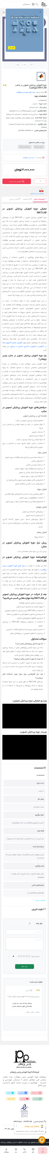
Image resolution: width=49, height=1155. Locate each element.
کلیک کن (11, 48)
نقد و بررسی (14, 199)
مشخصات (26, 199)
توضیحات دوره (39, 199)
